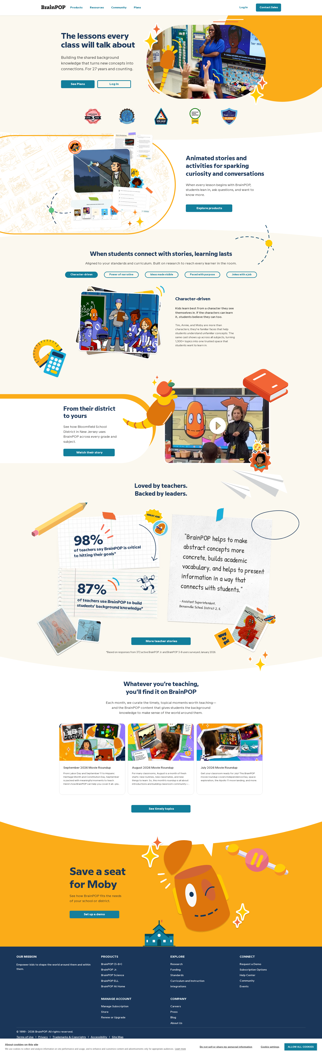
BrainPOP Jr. (109, 970)
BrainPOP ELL (110, 981)
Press (174, 1012)
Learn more (180, 1049)
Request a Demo (250, 964)
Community (247, 981)
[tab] (81, 275)
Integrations (178, 986)
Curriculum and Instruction (187, 981)
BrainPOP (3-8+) (111, 964)
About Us (176, 1023)
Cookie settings (270, 1047)
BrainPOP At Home (113, 986)
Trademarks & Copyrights (69, 1037)
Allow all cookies (301, 1047)
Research (176, 964)
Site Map (117, 1037)
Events (244, 986)
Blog (173, 1017)
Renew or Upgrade (113, 1017)
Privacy (43, 1037)
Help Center (247, 975)
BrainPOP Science (112, 975)
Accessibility (99, 1037)
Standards (177, 975)
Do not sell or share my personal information (226, 1047)
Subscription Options (253, 970)
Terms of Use (25, 1037)
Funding (175, 970)
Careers (175, 1006)
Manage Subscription (114, 1006)
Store (105, 1012)
